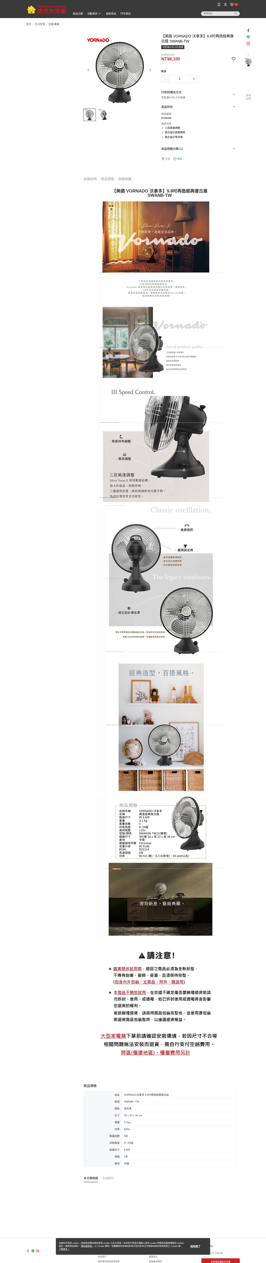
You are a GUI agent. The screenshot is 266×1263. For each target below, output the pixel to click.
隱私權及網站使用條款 (109, 1261)
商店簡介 (102, 1257)
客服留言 (153, 1257)
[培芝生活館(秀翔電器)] (46, 9)
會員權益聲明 (155, 1261)
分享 (167, 158)
